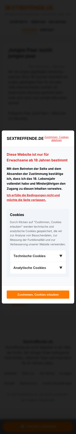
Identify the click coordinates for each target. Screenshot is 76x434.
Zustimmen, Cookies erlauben (38, 294)
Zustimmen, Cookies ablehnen (56, 139)
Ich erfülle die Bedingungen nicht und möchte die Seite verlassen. (33, 197)
